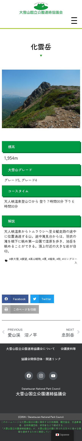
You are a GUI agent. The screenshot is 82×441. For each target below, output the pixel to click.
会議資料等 (68, 348)
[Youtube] (53, 376)
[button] (15, 299)
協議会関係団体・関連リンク (41, 359)
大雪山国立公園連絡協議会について (30, 348)
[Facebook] (29, 376)
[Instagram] (41, 376)
